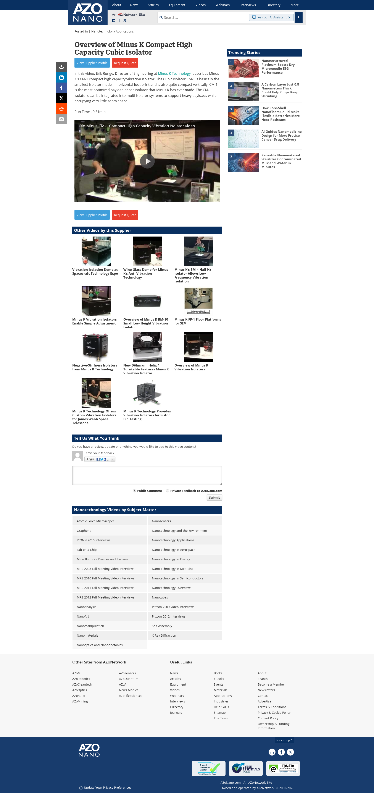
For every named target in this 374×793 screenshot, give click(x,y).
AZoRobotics (81, 679)
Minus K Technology (174, 73)
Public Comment (149, 491)
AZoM (76, 673)
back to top (283, 740)
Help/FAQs (221, 707)
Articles (175, 679)
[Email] (61, 119)
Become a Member (271, 684)
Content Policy (268, 718)
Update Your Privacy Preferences (107, 787)
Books (218, 673)
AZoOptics (79, 690)
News (174, 673)
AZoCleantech (82, 684)
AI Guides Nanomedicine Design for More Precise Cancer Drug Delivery (281, 135)
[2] (243, 91)
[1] (243, 68)
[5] (243, 162)
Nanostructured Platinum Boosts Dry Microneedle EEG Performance (278, 66)
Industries (221, 701)
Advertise (264, 701)
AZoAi (123, 684)
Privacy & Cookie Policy (274, 712)
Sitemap (220, 712)
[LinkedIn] (61, 77)
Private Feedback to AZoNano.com (196, 491)
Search (263, 679)
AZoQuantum (128, 679)
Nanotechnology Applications (112, 31)
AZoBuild (78, 696)
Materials (220, 690)
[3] (243, 115)
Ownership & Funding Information (274, 726)
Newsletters (266, 690)
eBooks (219, 679)
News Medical (129, 690)
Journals (176, 712)
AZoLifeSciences (130, 696)
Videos (175, 690)
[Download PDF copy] (61, 67)
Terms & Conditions (272, 707)
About (262, 673)
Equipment (178, 684)
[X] (61, 98)
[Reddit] (61, 108)
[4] (243, 139)
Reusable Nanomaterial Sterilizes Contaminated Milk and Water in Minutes (281, 161)
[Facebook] (61, 88)
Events (218, 684)
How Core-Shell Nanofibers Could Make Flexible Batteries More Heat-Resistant (280, 114)
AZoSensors (127, 673)
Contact (263, 696)
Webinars (177, 696)
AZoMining (80, 701)
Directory (176, 707)
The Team (221, 718)
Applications (223, 696)
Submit (214, 497)
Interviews (177, 701)
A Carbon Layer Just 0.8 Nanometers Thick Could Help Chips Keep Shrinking (280, 90)
